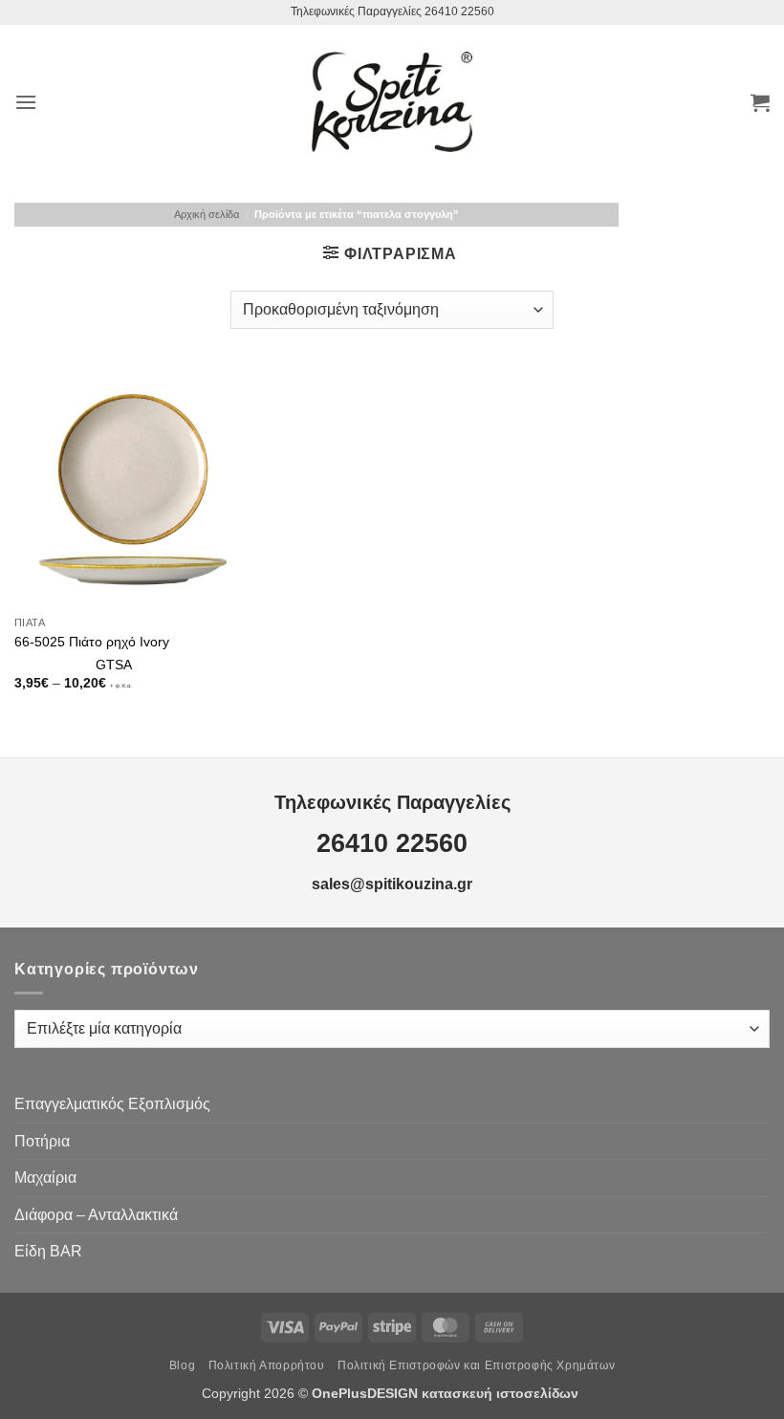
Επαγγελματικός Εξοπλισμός (112, 1104)
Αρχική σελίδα (206, 214)
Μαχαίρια (45, 1177)
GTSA (114, 664)
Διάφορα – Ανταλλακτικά (96, 1215)
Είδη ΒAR (48, 1251)
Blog (182, 1365)
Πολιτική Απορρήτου (266, 1365)
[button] (25, 101)
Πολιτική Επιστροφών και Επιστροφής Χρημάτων (476, 1365)
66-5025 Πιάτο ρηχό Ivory (91, 641)
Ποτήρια (42, 1141)
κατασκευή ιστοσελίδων (502, 1393)
